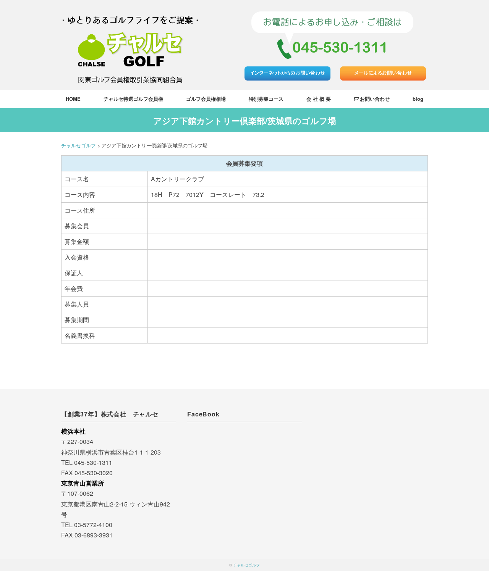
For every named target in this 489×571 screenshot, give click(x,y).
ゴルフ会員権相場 (206, 98)
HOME (73, 98)
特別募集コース (266, 98)
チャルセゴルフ (246, 565)
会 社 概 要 (318, 98)
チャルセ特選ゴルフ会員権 (133, 98)
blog (418, 98)
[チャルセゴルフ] (130, 9)
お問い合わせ (375, 98)
